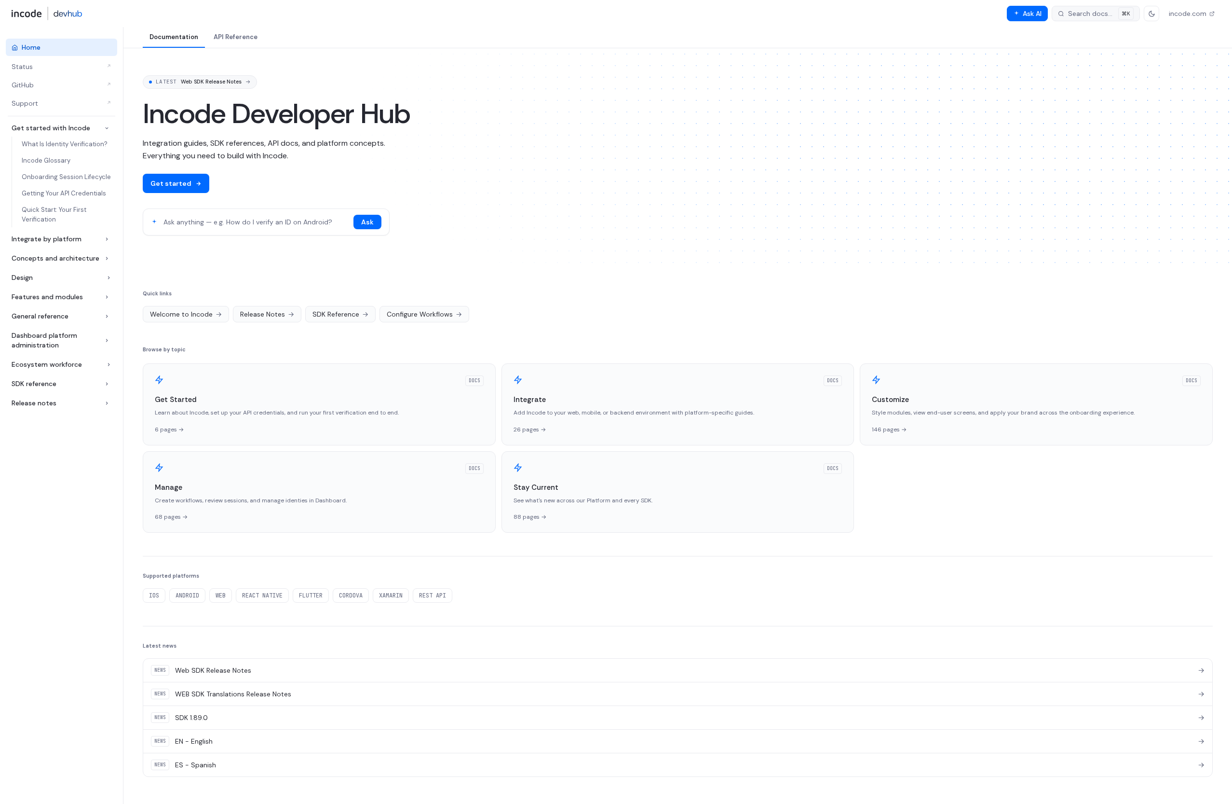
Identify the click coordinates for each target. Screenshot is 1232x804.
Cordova (351, 595)
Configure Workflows (424, 314)
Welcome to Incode (186, 314)
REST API (432, 595)
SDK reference (34, 383)
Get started (170, 183)
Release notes (34, 403)
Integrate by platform (46, 239)
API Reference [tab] (235, 37)
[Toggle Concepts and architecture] (106, 258)
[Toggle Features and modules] (106, 297)
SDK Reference (340, 314)
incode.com (1187, 13)
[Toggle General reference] (106, 316)
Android (187, 595)
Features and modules (47, 296)
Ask (367, 222)
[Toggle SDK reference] (106, 383)
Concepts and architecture (55, 258)
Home (31, 47)
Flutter (311, 595)
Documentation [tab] (173, 37)
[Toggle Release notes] (106, 403)
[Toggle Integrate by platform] (106, 239)
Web (221, 595)
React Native (262, 595)
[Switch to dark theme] (1151, 13)
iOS (154, 595)
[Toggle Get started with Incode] (106, 128)
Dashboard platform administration (44, 340)
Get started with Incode (51, 128)
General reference (40, 316)
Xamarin (391, 595)
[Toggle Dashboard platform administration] (106, 340)
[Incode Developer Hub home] (47, 13)
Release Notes (267, 314)
